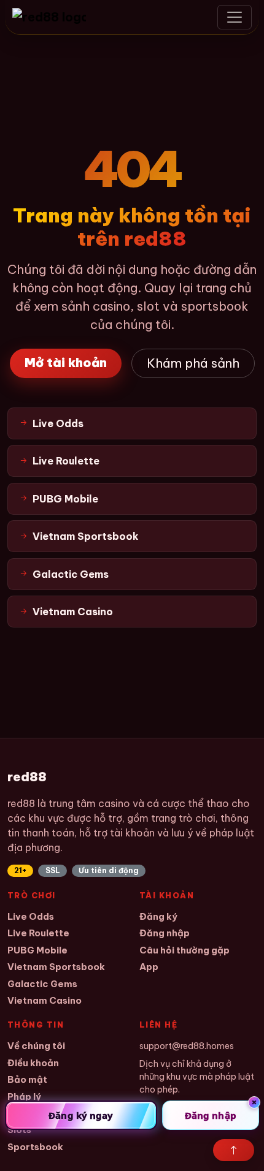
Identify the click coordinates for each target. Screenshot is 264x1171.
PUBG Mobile (37, 950)
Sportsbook (35, 1147)
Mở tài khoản (66, 362)
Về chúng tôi (36, 1046)
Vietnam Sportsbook (56, 966)
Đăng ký (158, 916)
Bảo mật (27, 1079)
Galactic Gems (42, 984)
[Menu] (234, 17)
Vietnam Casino (44, 1000)
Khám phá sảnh (193, 363)
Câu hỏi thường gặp (184, 950)
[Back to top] (233, 1150)
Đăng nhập (164, 933)
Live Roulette (38, 933)
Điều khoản (33, 1063)
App (148, 966)
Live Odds (30, 916)
